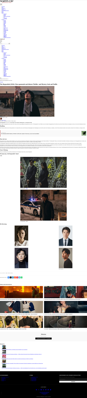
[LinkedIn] (41, 389)
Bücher (5, 15)
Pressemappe (3, 377)
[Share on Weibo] (17, 277)
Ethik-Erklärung (33, 377)
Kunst (3, 12)
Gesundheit (5, 18)
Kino (2, 7)
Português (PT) (6, 29)
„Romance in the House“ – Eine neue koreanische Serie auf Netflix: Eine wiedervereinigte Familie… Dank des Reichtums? (18, 314)
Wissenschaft (4, 9)
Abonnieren (73, 381)
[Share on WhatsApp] (21, 277)
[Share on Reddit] (15, 277)
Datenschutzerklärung (44, 393)
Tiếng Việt (5, 34)
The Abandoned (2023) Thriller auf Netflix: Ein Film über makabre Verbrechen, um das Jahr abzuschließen (20, 133)
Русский (5, 70)
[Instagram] (43, 389)
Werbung (3, 379)
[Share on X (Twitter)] (11, 277)
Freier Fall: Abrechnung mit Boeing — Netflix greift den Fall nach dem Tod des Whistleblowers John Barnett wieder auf (24, 354)
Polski (4, 28)
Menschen (5, 13)
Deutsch (3, 19)
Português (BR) (6, 30)
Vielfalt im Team (33, 380)
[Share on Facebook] (8, 277)
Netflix (27, 188)
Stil (4, 17)
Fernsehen (3, 6)
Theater (5, 14)
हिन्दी (4, 24)
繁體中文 (5, 36)
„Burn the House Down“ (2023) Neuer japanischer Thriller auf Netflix (11, 299)
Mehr (2, 51)
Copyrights (44, 394)
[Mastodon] (48, 389)
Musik (3, 47)
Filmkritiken (3, 363)
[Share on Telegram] (19, 277)
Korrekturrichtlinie (33, 379)
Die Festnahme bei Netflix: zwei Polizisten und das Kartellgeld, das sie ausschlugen (15, 349)
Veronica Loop (3, 120)
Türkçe (5, 33)
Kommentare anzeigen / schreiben (43, 338)
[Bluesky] (45, 389)
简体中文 (5, 35)
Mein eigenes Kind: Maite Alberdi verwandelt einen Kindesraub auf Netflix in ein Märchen (20, 358)
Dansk (4, 23)
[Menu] (1, 4)
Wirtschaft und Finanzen (5, 10)
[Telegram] (50, 389)
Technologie (3, 8)
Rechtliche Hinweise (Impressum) (44, 392)
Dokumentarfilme (4, 354)
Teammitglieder (4, 378)
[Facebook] (36, 389)
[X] (38, 389)
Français (5, 22)
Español (5, 21)
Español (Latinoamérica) (7, 37)
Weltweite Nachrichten (7, 16)
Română (5, 31)
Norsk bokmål (6, 66)
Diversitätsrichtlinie (33, 378)
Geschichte (5, 56)
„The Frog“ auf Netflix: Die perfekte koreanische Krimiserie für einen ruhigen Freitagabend (58, 314)
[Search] (1, 41)
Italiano (5, 25)
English (5, 20)
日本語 (5, 26)
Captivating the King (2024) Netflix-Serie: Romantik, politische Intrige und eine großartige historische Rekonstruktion (62, 299)
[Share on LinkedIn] (13, 277)
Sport (2, 11)
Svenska (5, 71)
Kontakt (3, 380)
